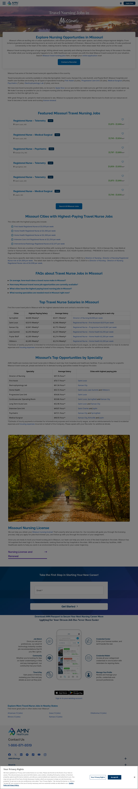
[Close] (134, 777)
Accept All (114, 777)
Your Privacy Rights (98, 777)
